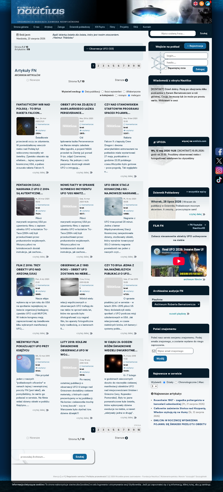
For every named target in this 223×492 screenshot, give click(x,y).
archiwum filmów (193, 279)
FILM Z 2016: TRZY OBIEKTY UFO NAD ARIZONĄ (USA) (28, 269)
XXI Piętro (100, 27)
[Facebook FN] (219, 151)
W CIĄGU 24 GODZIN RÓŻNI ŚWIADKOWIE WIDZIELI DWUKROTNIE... (120, 346)
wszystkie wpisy (197, 191)
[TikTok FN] (219, 180)
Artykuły (48, 27)
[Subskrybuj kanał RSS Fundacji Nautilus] (201, 3)
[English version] (195, 3)
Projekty (124, 27)
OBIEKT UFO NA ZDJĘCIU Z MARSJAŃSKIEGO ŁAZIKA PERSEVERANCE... (78, 109)
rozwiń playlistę (178, 313)
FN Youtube (196, 225)
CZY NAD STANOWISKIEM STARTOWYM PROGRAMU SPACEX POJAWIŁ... (121, 109)
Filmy (112, 27)
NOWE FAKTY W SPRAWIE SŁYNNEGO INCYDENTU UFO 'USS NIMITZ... (77, 189)
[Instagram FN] (219, 170)
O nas (36, 27)
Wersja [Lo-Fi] (59, 476)
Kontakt (147, 27)
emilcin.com (199, 141)
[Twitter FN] (219, 161)
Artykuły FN (25, 70)
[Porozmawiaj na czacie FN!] (207, 3)
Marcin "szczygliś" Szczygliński (192, 476)
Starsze (120, 80)
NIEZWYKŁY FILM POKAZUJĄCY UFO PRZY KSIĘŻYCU (32, 346)
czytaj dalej (39, 172)
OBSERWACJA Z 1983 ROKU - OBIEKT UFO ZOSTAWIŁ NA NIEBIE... (75, 269)
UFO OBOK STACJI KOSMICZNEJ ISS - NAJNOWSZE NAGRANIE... (121, 189)
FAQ (136, 27)
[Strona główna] (54, 22)
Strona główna (21, 27)
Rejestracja (196, 45)
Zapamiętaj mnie (177, 68)
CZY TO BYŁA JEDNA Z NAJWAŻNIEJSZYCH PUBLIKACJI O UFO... (119, 269)
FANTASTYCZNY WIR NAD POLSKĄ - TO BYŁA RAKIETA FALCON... (33, 109)
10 (139, 65)
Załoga (61, 27)
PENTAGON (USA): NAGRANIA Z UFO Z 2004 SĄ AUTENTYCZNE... (32, 189)
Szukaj (203, 33)
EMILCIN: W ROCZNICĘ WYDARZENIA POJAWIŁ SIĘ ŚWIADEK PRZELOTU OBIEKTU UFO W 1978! (180, 424)
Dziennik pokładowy (80, 27)
